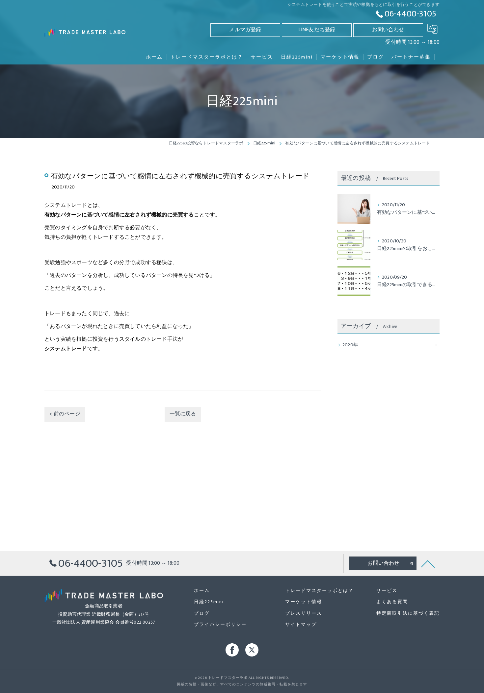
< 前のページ (64, 413)
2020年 (350, 345)
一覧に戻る (183, 413)
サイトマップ (301, 624)
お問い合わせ (388, 29)
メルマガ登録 (245, 29)
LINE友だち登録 (317, 29)
